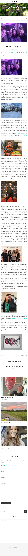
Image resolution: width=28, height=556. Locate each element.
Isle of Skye (20, 133)
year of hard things (11, 52)
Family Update (14, 44)
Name (3, 465)
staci (3, 355)
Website (3, 477)
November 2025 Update (7, 446)
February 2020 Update (7, 397)
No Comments (24, 355)
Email (2, 471)
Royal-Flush (17, 547)
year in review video (22, 132)
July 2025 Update (5, 422)
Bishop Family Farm (14, 7)
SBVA (2, 266)
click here (14, 352)
